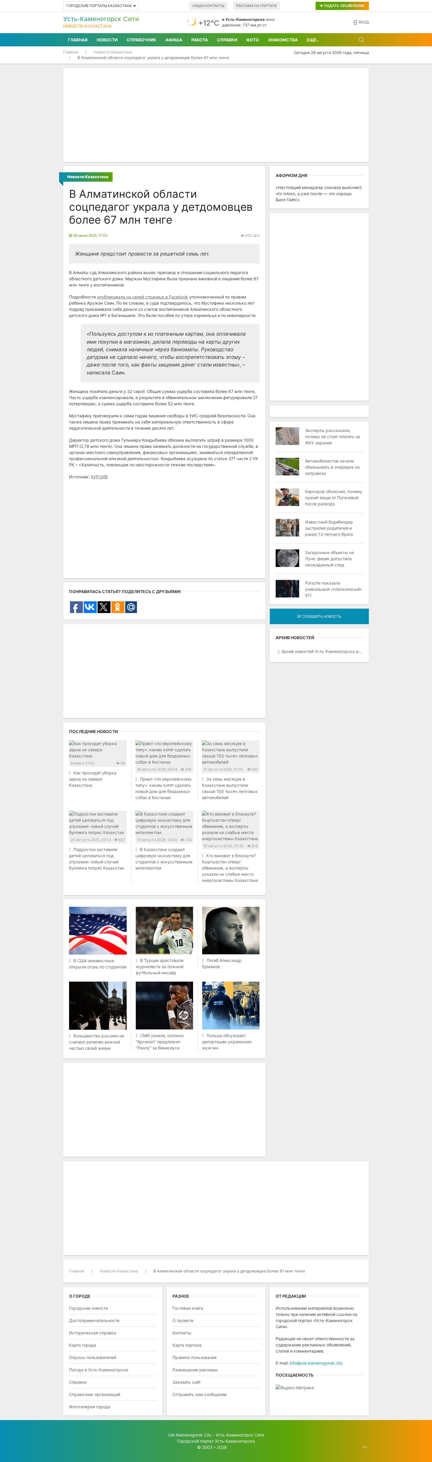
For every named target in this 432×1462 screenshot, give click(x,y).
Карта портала (187, 1345)
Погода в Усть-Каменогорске (98, 1369)
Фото (252, 39)
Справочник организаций (94, 1394)
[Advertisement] (216, 115)
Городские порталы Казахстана (99, 6)
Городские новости (88, 1308)
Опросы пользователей (92, 1357)
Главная (78, 39)
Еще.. (313, 39)
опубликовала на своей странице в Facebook (142, 296)
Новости (107, 39)
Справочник (141, 39)
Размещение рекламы (195, 1369)
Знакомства (283, 39)
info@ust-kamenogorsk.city (316, 1362)
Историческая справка (92, 1332)
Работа (199, 39)
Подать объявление (343, 6)
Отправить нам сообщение (200, 1394)
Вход (364, 22)
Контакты (182, 1332)
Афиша (173, 39)
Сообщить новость (321, 616)
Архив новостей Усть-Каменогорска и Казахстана (322, 651)
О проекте (183, 1320)
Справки (227, 39)
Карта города (82, 1345)
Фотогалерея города (89, 1406)
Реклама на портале (256, 6)
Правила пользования (195, 1357)
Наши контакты (208, 6)
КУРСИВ (99, 476)
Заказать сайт (187, 1382)
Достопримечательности (94, 1320)
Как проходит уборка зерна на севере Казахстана (92, 779)
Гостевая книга (188, 1308)
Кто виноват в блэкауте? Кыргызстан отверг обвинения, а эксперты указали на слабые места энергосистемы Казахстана (230, 868)
